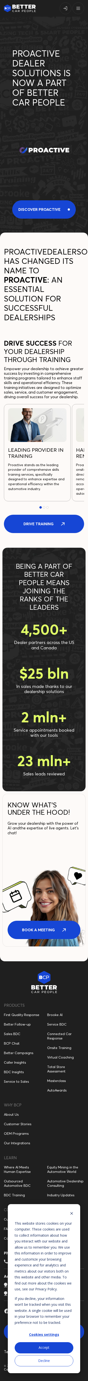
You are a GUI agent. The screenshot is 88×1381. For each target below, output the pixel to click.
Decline (44, 1360)
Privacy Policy (46, 1289)
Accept (44, 1347)
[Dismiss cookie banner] (71, 1214)
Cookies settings (44, 1334)
